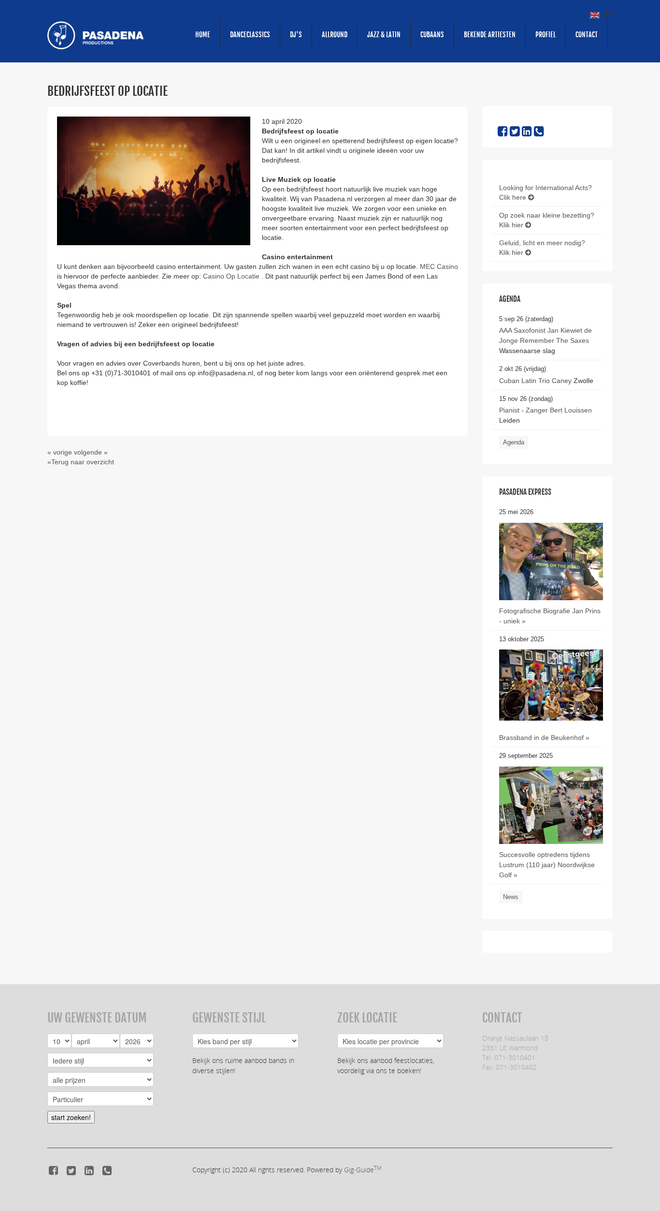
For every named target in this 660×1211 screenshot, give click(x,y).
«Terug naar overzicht (80, 462)
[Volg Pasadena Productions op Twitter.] (515, 133)
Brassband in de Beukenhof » (544, 737)
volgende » (91, 452)
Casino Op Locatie (232, 276)
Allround (334, 34)
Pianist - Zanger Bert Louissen (545, 410)
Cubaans (432, 34)
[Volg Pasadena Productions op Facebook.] (503, 133)
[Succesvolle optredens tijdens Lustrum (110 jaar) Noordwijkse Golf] (551, 835)
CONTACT (586, 34)
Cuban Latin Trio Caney (535, 380)
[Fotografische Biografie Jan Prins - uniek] (551, 561)
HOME (202, 34)
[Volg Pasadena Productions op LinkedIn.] (527, 133)
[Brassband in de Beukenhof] (551, 685)
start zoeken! (71, 1117)
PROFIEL (545, 34)
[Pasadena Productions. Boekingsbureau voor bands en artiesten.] (95, 35)
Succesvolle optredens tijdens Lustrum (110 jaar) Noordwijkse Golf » (547, 865)
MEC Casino (439, 266)
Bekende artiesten (490, 34)
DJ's (296, 34)
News (510, 897)
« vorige (59, 452)
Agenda (513, 442)
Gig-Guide (362, 1169)
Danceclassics (250, 34)
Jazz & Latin (384, 34)
